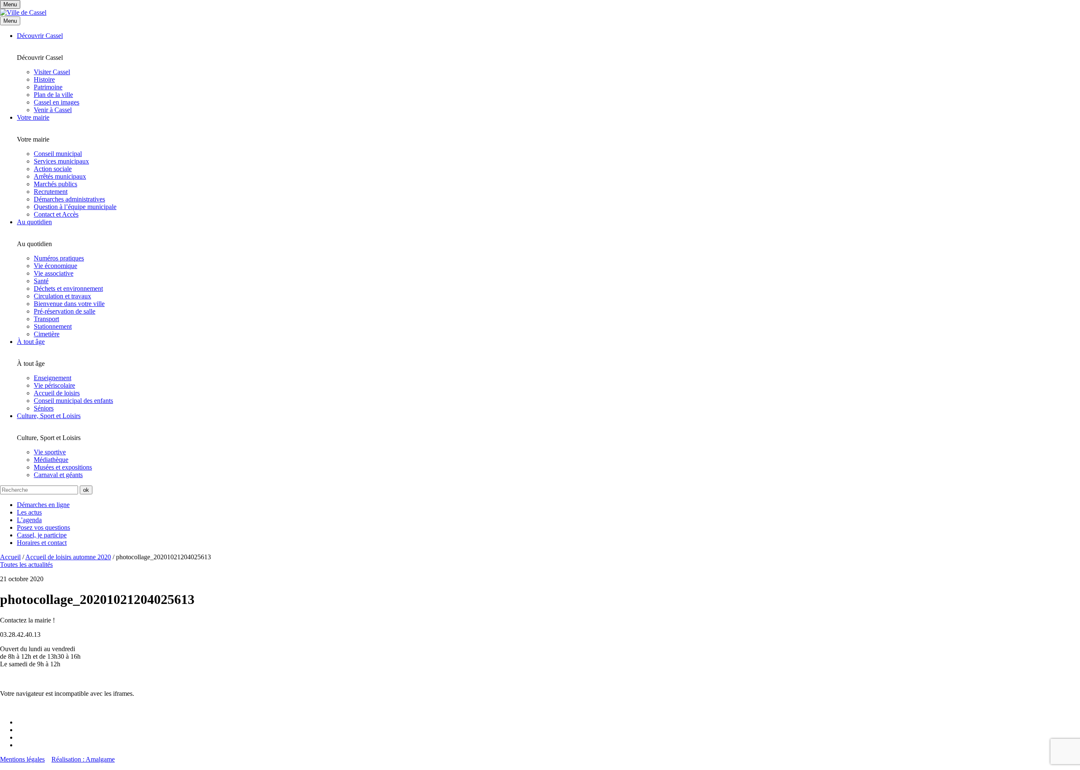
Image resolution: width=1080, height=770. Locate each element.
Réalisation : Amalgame (83, 759)
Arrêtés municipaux (60, 176)
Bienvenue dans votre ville (69, 303)
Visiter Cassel (52, 71)
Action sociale (53, 168)
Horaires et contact (42, 542)
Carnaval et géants (58, 474)
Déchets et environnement (68, 288)
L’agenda (29, 519)
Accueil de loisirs (57, 393)
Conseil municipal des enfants (73, 400)
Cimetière (46, 334)
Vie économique (55, 265)
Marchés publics (55, 184)
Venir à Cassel (53, 109)
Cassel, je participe (42, 535)
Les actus (29, 512)
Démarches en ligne (43, 504)
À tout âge (31, 341)
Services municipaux (61, 161)
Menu (10, 21)
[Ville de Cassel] (23, 12)
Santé (41, 280)
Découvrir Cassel (40, 35)
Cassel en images (56, 102)
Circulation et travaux (62, 296)
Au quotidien (34, 221)
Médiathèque (51, 459)
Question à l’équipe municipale (75, 206)
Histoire (44, 79)
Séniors (44, 408)
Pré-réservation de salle (64, 311)
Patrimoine (48, 87)
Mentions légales (22, 759)
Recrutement (51, 191)
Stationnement (53, 326)
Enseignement (52, 377)
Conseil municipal (58, 153)
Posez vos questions (43, 527)
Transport (46, 318)
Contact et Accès (56, 214)
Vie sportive (50, 452)
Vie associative (53, 273)
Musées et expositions (63, 467)
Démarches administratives (69, 199)
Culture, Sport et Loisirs (49, 415)
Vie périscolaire (54, 385)
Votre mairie (33, 117)
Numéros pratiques (59, 258)
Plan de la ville (53, 94)
